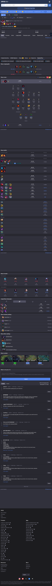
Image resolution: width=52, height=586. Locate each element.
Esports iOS (28, 540)
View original (5, 399)
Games (2, 551)
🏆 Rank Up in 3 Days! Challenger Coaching (27, 8)
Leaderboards (37, 11)
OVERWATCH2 (4, 534)
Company (3, 514)
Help (2, 568)
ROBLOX (2, 532)
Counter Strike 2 (4, 542)
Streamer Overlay (4, 559)
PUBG (2, 530)
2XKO (2, 546)
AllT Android (28, 525)
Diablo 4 (2, 545)
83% (4, 15)
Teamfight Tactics (5, 524)
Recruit (27, 568)
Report (49, 391)
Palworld (3, 525)
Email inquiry (3, 569)
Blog (2, 516)
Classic (21, 11)
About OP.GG (3, 512)
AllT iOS (27, 527)
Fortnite (2, 543)
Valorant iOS (28, 530)
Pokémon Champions (5, 527)
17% (9, 15)
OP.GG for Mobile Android (31, 522)
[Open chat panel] (51, 34)
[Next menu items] (45, 12)
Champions (4, 11)
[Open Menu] (49, 1)
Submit (26, 379)
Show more (5, 450)
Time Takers (3, 548)
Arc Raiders (3, 538)
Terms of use (3, 566)
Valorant (2, 529)
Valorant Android (29, 529)
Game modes (13, 11)
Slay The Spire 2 (4, 540)
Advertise (28, 566)
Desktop (2, 550)
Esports (2, 556)
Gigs (2, 558)
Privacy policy (4, 564)
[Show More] (7, 1)
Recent (7, 383)
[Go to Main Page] (3, 1)
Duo (2, 553)
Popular (3, 383)
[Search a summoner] (46, 5)
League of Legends (5, 522)
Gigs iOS (28, 534)
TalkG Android (29, 535)
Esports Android (29, 538)
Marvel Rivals (3, 537)
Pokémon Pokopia (5, 535)
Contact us (3, 571)
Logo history (3, 517)
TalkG (2, 554)
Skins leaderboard (29, 11)
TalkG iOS (28, 537)
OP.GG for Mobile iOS (30, 524)
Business (28, 564)
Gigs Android (28, 532)
